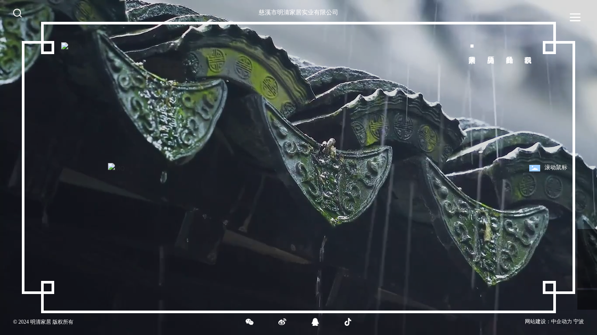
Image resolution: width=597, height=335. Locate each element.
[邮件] (587, 239)
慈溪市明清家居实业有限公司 (298, 12)
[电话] (587, 258)
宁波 (578, 321)
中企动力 (561, 321)
